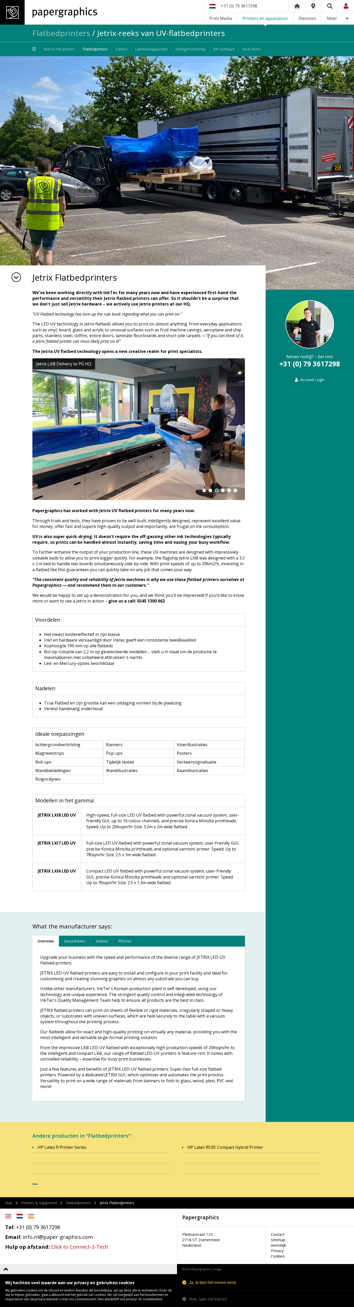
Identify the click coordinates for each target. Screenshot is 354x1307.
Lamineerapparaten (151, 49)
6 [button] (235, 490)
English (8, 1216)
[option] (177, 173)
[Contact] (313, 6)
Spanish (31, 1216)
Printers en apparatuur (265, 18)
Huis (8, 1202)
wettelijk (278, 1245)
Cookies (278, 1256)
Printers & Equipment (39, 1202)
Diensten (307, 18)
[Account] (346, 6)
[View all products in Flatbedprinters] (35, 1184)
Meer (332, 18)
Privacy (277, 1250)
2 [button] (210, 490)
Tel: (10, 1227)
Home (297, 6)
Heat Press (252, 49)
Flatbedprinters (61, 33)
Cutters (121, 49)
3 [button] (216, 490)
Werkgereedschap (190, 49)
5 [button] (229, 490)
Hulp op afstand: (27, 1246)
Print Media (220, 18)
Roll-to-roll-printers (59, 49)
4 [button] (223, 490)
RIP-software (224, 49)
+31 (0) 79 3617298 (239, 6)
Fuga (218, 1269)
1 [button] (204, 490)
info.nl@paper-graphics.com (58, 1236)
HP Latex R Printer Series (62, 1147)
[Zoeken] (330, 6)
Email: (13, 1236)
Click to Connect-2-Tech (79, 1246)
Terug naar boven (6, 1269)
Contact (278, 1234)
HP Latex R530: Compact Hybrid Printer (225, 1147)
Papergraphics (48, 12)
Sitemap (278, 1239)
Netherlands (20, 1216)
